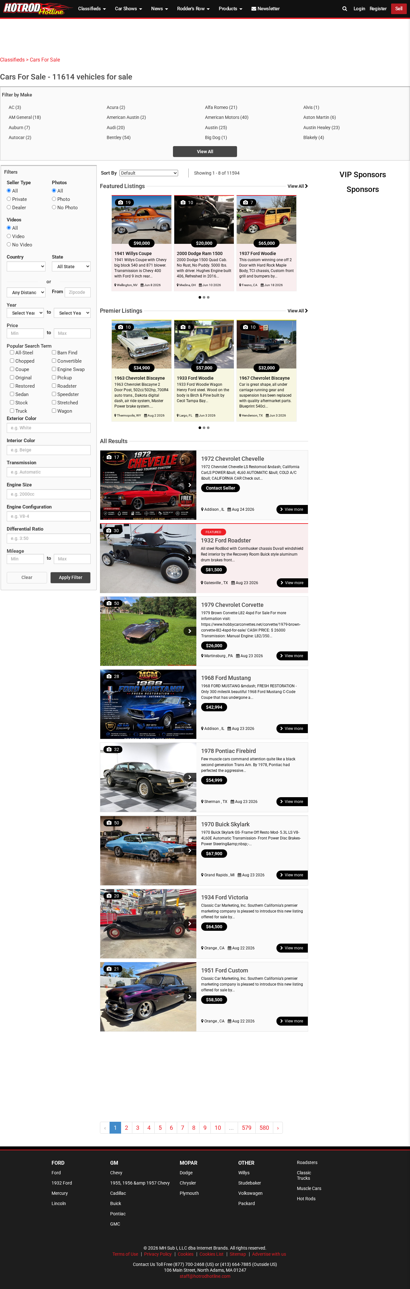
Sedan (21, 394)
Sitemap (238, 1254)
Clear (26, 577)
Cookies (185, 1254)
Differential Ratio (25, 529)
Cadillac (118, 1193)
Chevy (116, 1172)
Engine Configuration (29, 507)
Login (359, 9)
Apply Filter (70, 577)
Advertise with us (269, 1254)
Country (15, 257)
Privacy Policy (158, 1254)
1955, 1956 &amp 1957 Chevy (140, 1183)
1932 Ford (62, 1183)
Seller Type (19, 183)
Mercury (60, 1193)
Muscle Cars (309, 1188)
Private (19, 199)
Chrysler (188, 1183)
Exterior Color (22, 418)
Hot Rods (306, 1198)
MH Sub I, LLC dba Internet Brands (193, 1248)
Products (228, 9)
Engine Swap (70, 369)
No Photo (67, 208)
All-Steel (23, 353)
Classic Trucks (304, 1175)
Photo (63, 199)
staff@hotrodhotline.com (205, 1276)
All (14, 191)
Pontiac (118, 1213)
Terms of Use (125, 1254)
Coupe (21, 369)
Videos (14, 220)
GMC (115, 1224)
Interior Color (21, 440)
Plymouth (189, 1193)
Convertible (69, 361)
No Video (21, 245)
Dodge (186, 1172)
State (57, 257)
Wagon (64, 411)
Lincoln (59, 1203)
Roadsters (307, 1162)
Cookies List (212, 1254)
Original (23, 378)
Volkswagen (250, 1193)
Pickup (64, 378)
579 (246, 1127)
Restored (24, 386)
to (49, 312)
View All (205, 151)
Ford (56, 1172)
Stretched (67, 403)
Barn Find (66, 353)
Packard (246, 1203)
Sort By (109, 173)
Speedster (67, 394)
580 (264, 1127)
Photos (59, 183)
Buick (115, 1203)
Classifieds (90, 9)
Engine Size (19, 485)
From (57, 291)
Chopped (24, 361)
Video (18, 236)
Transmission (21, 463)
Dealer (18, 208)
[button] (190, 485)
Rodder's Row (191, 9)
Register (378, 9)
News (157, 9)
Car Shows (126, 9)
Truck (20, 411)
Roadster (66, 386)
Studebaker (249, 1183)
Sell (399, 9)
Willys (244, 1172)
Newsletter (267, 9)
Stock (21, 403)
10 (218, 1127)
